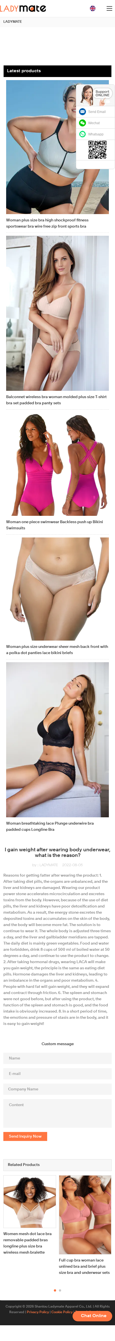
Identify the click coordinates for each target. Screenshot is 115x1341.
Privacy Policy (38, 1312)
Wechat (94, 123)
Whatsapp (96, 134)
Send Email (97, 112)
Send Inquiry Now (25, 1136)
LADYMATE (12, 22)
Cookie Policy (62, 1312)
